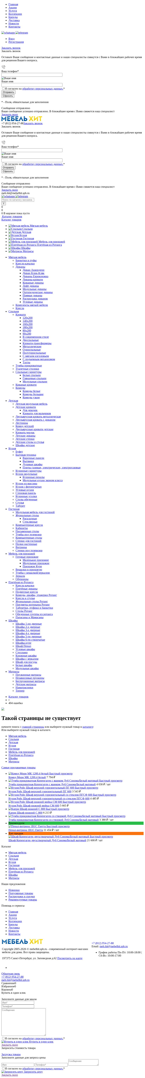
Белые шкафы (24, 665)
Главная (13, 4)
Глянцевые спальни (34, 378)
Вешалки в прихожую (29, 569)
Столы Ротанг (24, 610)
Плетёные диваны (26, 588)
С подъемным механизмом (39, 359)
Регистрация (16, 41)
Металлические (32, 346)
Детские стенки (25, 438)
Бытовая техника (26, 454)
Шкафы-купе (23, 642)
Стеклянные (30, 521)
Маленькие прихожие (36, 559)
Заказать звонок (11, 47)
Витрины (21, 547)
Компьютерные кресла (29, 524)
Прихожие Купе (32, 566)
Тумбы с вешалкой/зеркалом (33, 572)
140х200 (28, 320)
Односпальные (32, 349)
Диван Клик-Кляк (33, 273)
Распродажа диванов (35, 298)
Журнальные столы (27, 515)
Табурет (20, 505)
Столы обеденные (26, 499)
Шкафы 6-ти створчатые (30, 639)
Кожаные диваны (33, 282)
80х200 (27, 330)
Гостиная (28, 238)
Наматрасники (24, 687)
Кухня (23, 235)
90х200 (27, 333)
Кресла (20, 308)
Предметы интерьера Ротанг (33, 604)
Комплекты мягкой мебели (32, 305)
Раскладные (30, 518)
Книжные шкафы (26, 655)
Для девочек (30, 410)
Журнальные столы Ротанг (32, 601)
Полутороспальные (34, 352)
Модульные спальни (35, 381)
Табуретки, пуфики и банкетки (34, 607)
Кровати (21, 314)
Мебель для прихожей (52, 241)
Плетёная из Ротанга (49, 244)
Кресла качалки (25, 585)
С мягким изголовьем (36, 356)
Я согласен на (35, 88)
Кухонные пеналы (34, 477)
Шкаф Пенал (23, 646)
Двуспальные (31, 340)
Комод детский (25, 426)
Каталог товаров (11, 216)
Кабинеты (22, 528)
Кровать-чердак (25, 432)
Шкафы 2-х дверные (28, 626)
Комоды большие (33, 394)
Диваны (20, 266)
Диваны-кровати (33, 279)
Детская (26, 232)
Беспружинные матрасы (30, 681)
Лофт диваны (31, 285)
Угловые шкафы (25, 649)
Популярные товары (20, 893)
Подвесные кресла (27, 591)
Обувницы (22, 579)
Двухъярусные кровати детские (34, 429)
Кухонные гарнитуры (29, 470)
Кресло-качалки (25, 263)
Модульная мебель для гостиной (35, 512)
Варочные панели (33, 457)
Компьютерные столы (29, 537)
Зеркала (20, 575)
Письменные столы (27, 531)
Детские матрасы (26, 684)
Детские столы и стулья (30, 442)
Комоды (20, 387)
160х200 (28, 324)
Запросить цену (33, 1071)
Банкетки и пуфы (26, 260)
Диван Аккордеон (33, 269)
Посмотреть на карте (69, 958)
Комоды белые (31, 391)
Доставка (14, 20)
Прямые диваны (32, 295)
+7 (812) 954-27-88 (12, 123)
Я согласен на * (35, 1038)
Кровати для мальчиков (37, 413)
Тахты (26, 362)
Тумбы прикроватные (29, 365)
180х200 (28, 327)
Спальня (27, 228)
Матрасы (28, 251)
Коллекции (15, 13)
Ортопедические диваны (38, 292)
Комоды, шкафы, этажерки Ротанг (36, 595)
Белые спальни (32, 375)
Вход (11, 38)
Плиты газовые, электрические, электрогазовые (52, 467)
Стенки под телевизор (29, 550)
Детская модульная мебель (31, 403)
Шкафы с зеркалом (27, 658)
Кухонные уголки (26, 496)
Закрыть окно (9, 114)
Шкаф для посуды (26, 661)
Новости (13, 23)
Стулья (20, 502)
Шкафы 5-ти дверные (29, 636)
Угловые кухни (25, 489)
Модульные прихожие (36, 563)
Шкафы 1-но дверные (29, 623)
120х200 (28, 317)
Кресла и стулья (25, 598)
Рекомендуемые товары (22, 899)
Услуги (12, 10)
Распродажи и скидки (21, 896)
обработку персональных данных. (42, 88)
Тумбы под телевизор (29, 534)
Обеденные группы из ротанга (34, 614)
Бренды (13, 17)
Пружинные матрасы (28, 674)
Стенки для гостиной (28, 540)
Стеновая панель (26, 493)
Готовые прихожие (27, 556)
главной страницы (33, 726)
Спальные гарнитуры (29, 371)
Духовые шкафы (32, 464)
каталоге (88, 726)
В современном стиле (36, 336)
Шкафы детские (25, 445)
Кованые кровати (26, 384)
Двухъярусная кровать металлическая (38, 416)
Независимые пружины (30, 677)
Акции (12, 7)
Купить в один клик (40, 1041)
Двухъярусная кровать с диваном (35, 419)
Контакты (14, 26)
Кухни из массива (26, 483)
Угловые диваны (33, 301)
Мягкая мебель (39, 225)
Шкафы (25, 247)
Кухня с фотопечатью (29, 486)
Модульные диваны (35, 289)
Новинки (14, 890)
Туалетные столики (27, 368)
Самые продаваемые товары (18, 767)
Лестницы (22, 422)
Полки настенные (26, 544)
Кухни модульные (26, 473)
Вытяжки (28, 461)
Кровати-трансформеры (37, 343)
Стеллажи (22, 652)
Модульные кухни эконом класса (43, 480)
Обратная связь (10, 973)
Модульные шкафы (27, 668)
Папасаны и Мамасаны (30, 617)
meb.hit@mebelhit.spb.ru (114, 946)
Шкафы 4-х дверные (28, 633)
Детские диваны (25, 435)
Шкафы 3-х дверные (28, 630)
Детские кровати (26, 406)
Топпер (20, 690)
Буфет (19, 451)
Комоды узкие (31, 397)
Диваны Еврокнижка (35, 276)
